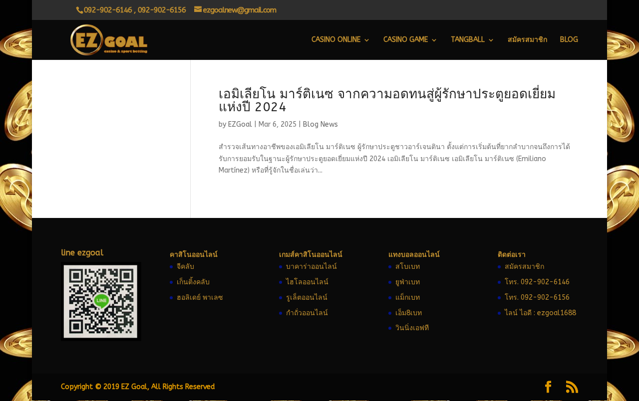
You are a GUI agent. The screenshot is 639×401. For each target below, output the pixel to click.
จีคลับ (185, 266)
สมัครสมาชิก (527, 40)
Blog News (320, 124)
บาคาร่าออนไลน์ (311, 266)
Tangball (468, 40)
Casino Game (405, 40)
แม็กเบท (407, 297)
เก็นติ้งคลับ (193, 282)
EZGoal (240, 124)
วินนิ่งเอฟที (412, 328)
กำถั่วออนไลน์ (307, 313)
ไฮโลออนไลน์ (307, 282)
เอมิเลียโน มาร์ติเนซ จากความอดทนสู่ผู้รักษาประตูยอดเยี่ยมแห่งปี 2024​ (387, 100)
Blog (569, 40)
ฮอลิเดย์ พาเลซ (200, 297)
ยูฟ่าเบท (407, 282)
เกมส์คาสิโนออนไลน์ (310, 254)
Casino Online (336, 40)
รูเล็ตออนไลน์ (306, 297)
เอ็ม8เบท (408, 313)
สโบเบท (407, 266)
